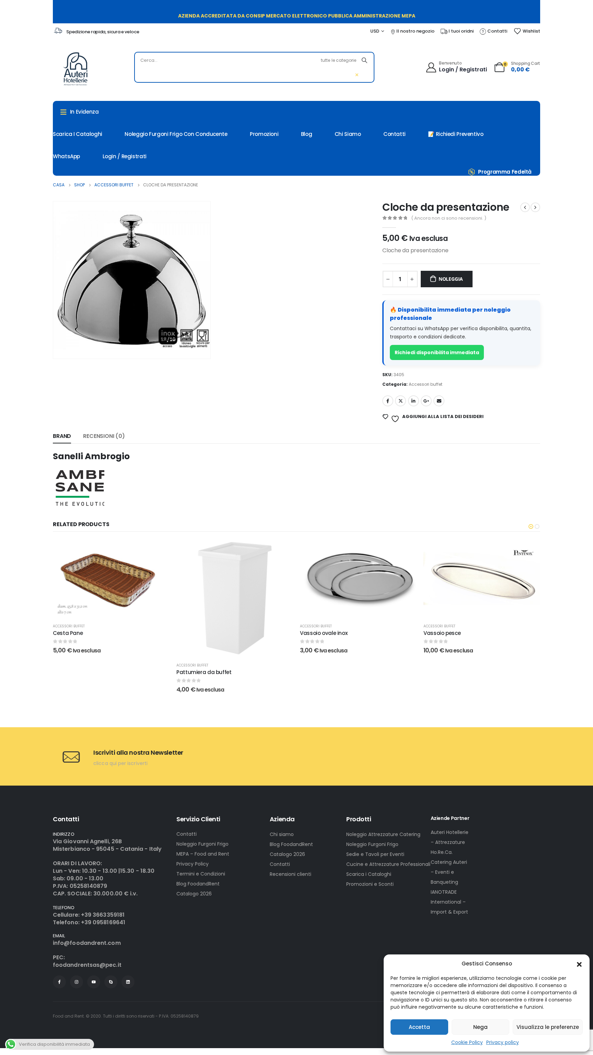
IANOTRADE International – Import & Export (449, 902)
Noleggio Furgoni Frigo (202, 843)
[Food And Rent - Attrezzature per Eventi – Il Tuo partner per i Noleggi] (75, 68)
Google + (426, 400)
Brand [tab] (62, 436)
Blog (306, 134)
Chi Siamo (348, 134)
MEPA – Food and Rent (202, 853)
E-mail (438, 400)
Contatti (394, 134)
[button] (579, 963)
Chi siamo (282, 834)
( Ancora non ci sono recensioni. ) (448, 218)
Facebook (387, 400)
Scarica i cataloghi (77, 134)
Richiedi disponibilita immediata (437, 352)
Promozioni (264, 134)
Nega (480, 1027)
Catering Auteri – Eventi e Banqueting (449, 872)
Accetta (419, 1027)
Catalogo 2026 (194, 893)
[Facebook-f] (59, 981)
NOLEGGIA (451, 279)
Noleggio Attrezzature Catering (383, 834)
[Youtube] (93, 981)
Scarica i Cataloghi (368, 874)
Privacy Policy (192, 863)
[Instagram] (76, 981)
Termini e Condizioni (200, 873)
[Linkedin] (128, 981)
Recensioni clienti (290, 874)
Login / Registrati (125, 156)
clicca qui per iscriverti (120, 763)
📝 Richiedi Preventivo (455, 134)
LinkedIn (413, 400)
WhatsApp (66, 156)
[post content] (111, 598)
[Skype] (110, 981)
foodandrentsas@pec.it (87, 965)
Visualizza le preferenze (547, 1027)
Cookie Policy (467, 1042)
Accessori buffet (425, 384)
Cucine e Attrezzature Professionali (388, 864)
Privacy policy (502, 1042)
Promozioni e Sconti (370, 884)
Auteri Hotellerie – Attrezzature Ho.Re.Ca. (449, 842)
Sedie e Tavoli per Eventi (375, 854)
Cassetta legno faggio (452, 633)
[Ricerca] (364, 60)
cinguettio (400, 400)
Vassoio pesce (318, 633)
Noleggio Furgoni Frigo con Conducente (176, 134)
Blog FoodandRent (198, 883)
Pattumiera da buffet (80, 672)
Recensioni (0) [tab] (104, 436)
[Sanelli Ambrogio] (78, 487)
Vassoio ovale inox (200, 633)
